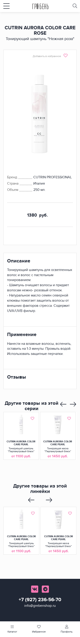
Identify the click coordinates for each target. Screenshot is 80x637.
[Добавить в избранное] (32, 418)
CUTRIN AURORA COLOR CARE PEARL (21, 443)
